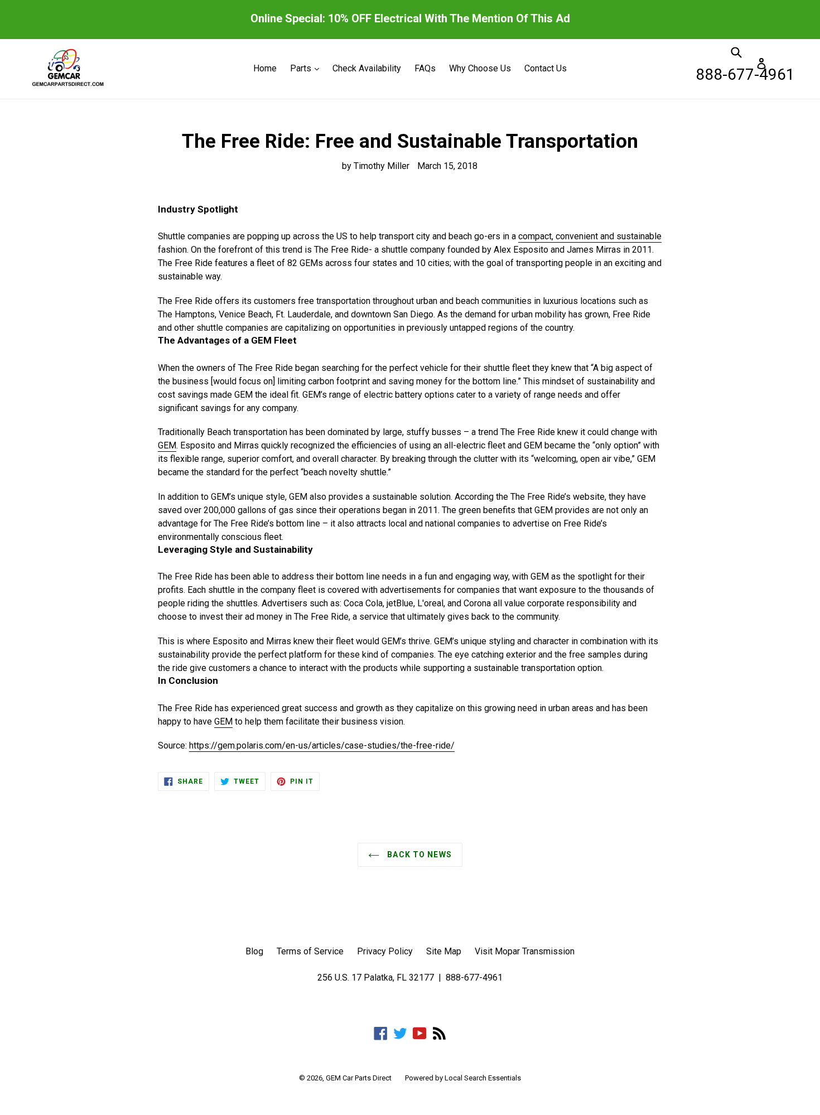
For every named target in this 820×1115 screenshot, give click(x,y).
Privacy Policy (385, 951)
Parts (307, 68)
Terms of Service (310, 951)
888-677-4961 (745, 74)
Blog (254, 951)
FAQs (425, 68)
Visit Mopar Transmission (525, 951)
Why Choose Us (480, 68)
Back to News (418, 854)
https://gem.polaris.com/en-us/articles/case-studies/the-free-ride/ (322, 745)
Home (265, 68)
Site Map (443, 951)
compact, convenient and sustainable (590, 236)
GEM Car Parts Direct (359, 1078)
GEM (167, 445)
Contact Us (545, 68)
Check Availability (366, 68)
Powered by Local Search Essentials (463, 1078)
